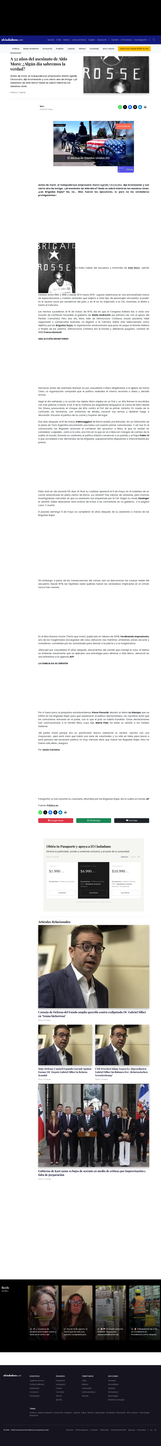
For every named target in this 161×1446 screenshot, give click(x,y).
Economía (47, 48)
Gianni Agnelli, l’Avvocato (107, 184)
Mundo (51, 39)
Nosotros (69, 1430)
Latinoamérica (79, 39)
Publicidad (34, 1388)
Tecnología (144, 1412)
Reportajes (113, 1396)
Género (82, 48)
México (66, 39)
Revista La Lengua (116, 1399)
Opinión (115, 39)
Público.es (52, 805)
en (155, 1430)
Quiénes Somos (37, 1380)
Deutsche (102, 39)
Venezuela (86, 1388)
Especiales (100, 1412)
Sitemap (131, 1430)
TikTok (59, 1396)
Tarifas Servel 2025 (118, 1430)
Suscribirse (93, 893)
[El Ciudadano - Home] (12, 40)
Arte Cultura (108, 48)
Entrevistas (126, 39)
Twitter (59, 1388)
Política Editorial (37, 1384)
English (91, 39)
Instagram (60, 1384)
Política (15, 48)
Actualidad (113, 1384)
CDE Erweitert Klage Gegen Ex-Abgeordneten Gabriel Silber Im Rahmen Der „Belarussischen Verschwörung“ (121, 1072)
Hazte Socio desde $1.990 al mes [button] (134, 48)
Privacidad (34, 1396)
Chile (58, 39)
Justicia (71, 48)
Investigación (140, 39)
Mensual (124, 857)
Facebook (60, 1380)
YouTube (132, 820)
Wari (42, 106)
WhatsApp (94, 820)
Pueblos (60, 48)
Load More (80, 1356)
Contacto (34, 1392)
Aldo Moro (134, 267)
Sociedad (94, 48)
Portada (112, 1380)
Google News (56, 820)
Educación (121, 1412)
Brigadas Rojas (64, 325)
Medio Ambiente (31, 48)
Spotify (59, 1399)
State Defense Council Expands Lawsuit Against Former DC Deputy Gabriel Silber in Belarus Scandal (64, 1072)
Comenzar (62, 893)
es (151, 1430)
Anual (135, 857)
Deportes (34, 1415)
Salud (83, 1412)
